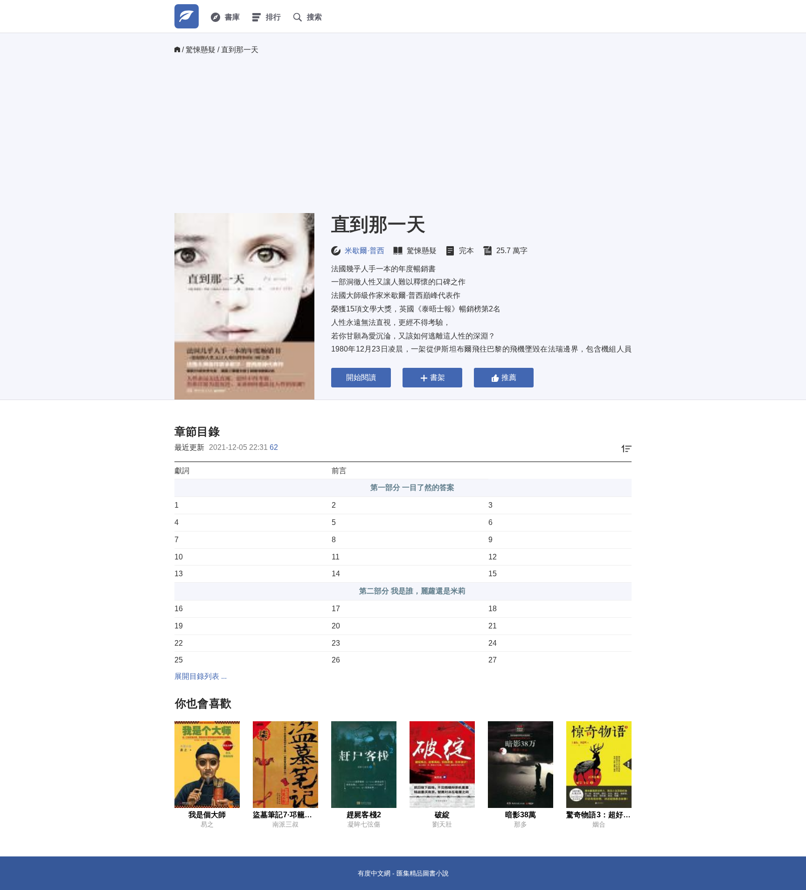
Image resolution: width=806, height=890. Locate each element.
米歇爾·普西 (364, 251)
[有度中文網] (186, 16)
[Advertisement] (403, 134)
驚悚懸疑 (200, 50)
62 (274, 447)
